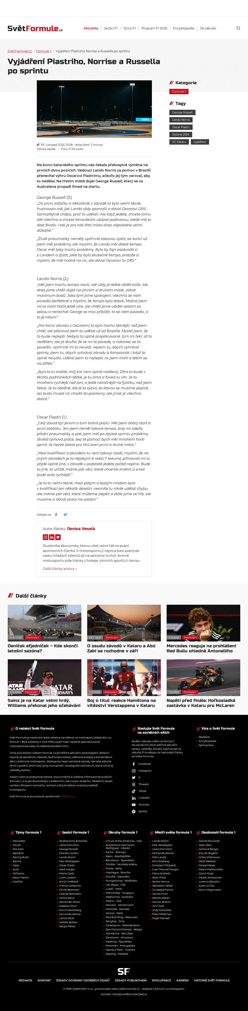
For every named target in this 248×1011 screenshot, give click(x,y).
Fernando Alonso (70, 914)
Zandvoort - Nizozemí (119, 937)
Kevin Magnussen (210, 889)
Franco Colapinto (70, 885)
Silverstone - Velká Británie (123, 925)
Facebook (145, 763)
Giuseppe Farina (162, 889)
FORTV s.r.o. (67, 796)
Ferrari (17, 844)
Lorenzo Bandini (209, 881)
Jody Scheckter (161, 910)
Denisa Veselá (46, 149)
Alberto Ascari (161, 897)
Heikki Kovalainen (210, 877)
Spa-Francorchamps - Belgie (124, 929)
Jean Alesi (205, 844)
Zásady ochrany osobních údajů (82, 980)
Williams (18, 873)
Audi (16, 869)
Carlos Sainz (67, 897)
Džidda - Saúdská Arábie (121, 864)
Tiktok (142, 790)
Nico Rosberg (160, 861)
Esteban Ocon (68, 905)
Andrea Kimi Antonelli (73, 840)
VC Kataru (179, 142)
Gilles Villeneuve (209, 857)
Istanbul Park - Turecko (120, 949)
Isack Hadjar (67, 869)
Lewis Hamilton (69, 844)
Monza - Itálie (114, 913)
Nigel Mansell (161, 918)
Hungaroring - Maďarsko (121, 880)
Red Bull (18, 853)
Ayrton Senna (160, 881)
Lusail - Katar (114, 888)
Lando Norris (181, 120)
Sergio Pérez (67, 926)
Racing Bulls (21, 857)
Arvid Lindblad (68, 881)
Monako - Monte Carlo (119, 904)
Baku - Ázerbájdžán (118, 856)
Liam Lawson (67, 877)
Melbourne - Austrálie (119, 896)
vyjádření (200, 142)
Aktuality (91, 28)
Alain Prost (159, 877)
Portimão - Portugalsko (120, 945)
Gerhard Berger (209, 849)
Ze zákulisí (208, 28)
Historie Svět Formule (212, 980)
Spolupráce (206, 745)
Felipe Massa (207, 865)
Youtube (144, 804)
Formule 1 (43, 51)
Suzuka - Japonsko (118, 876)
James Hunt (160, 893)
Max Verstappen (69, 861)
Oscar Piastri (181, 127)
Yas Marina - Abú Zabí (119, 933)
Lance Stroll (66, 918)
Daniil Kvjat (206, 873)
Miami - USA (113, 900)
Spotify (143, 811)
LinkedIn (144, 797)
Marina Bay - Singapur (120, 892)
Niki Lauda (159, 857)
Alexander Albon (69, 901)
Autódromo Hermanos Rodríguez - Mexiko (120, 846)
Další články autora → (60, 569)
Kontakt (44, 980)
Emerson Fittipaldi (164, 865)
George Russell (182, 112)
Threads (144, 784)
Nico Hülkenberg (70, 910)
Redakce (204, 736)
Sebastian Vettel (162, 885)
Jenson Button (161, 901)
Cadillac (18, 881)
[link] (238, 28)
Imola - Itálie (114, 868)
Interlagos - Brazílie (118, 872)
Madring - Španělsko (119, 941)
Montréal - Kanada (117, 909)
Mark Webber (207, 861)
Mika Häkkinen (162, 914)
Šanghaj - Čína (115, 921)
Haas (16, 865)
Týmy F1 (129, 28)
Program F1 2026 (154, 28)
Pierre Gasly (66, 873)
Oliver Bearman (69, 889)
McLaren (18, 849)
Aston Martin (21, 877)
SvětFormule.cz (20, 51)
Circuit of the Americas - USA (124, 840)
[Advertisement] (124, 8)
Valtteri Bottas (68, 922)
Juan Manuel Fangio (165, 869)
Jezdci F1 (111, 28)
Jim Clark (158, 905)
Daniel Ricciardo (209, 840)
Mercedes (19, 840)
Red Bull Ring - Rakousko (122, 917)
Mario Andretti (161, 873)
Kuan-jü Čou (207, 885)
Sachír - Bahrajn (116, 852)
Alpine (17, 861)
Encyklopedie (183, 28)
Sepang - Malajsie (117, 953)
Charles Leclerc (68, 853)
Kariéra (183, 980)
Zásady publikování (130, 980)
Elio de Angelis (208, 853)
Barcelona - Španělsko (120, 860)
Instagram (145, 770)
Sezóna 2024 (180, 134)
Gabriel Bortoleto (70, 893)
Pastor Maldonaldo (211, 869)
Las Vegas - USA (116, 884)
